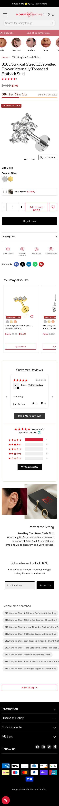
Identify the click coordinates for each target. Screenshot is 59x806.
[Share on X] (22, 264)
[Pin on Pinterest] (41, 264)
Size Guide (7, 167)
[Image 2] (27, 159)
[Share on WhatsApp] (35, 264)
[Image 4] (31, 159)
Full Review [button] (19, 404)
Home (5, 57)
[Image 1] (25, 159)
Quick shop (21, 346)
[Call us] (6, 800)
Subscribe (45, 585)
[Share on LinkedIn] (28, 264)
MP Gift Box (24, 191)
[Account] (44, 14)
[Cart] (52, 14)
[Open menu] (5, 16)
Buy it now (29, 221)
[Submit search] (52, 23)
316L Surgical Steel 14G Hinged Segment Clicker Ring (30, 668)
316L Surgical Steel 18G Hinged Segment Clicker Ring (30, 613)
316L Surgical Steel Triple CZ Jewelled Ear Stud (19, 327)
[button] (9, 79)
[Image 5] (34, 159)
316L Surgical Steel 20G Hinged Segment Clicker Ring (31, 620)
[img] (20, 380)
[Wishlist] (48, 14)
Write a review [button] (29, 466)
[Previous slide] (6, 397)
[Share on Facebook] (16, 264)
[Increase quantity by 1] (21, 207)
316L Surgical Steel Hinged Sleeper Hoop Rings (27, 654)
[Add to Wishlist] (53, 207)
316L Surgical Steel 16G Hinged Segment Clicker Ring (30, 634)
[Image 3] (29, 159)
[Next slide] (52, 397)
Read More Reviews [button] (29, 415)
